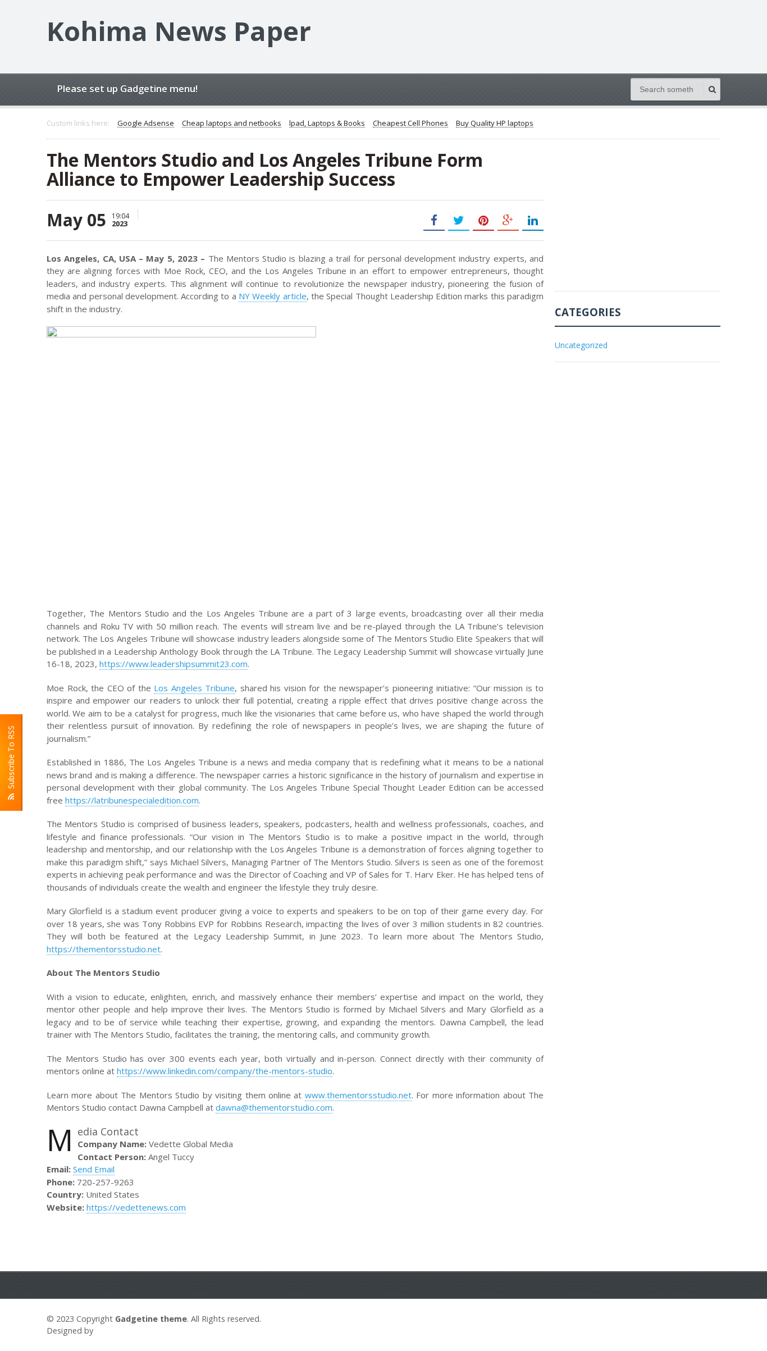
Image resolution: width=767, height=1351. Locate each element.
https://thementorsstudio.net (104, 949)
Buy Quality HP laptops (494, 123)
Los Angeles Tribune (194, 687)
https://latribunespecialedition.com (132, 800)
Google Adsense (145, 123)
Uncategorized (581, 345)
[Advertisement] (639, 220)
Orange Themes (128, 1330)
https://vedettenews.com (136, 1207)
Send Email (94, 1169)
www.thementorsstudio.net (358, 1095)
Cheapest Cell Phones (410, 123)
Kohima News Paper (179, 31)
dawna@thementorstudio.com (274, 1107)
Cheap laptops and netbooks (231, 123)
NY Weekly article (273, 296)
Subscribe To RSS (11, 759)
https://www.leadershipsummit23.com (173, 663)
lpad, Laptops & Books (327, 123)
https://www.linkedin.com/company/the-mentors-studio (224, 1070)
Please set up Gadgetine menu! (127, 88)
